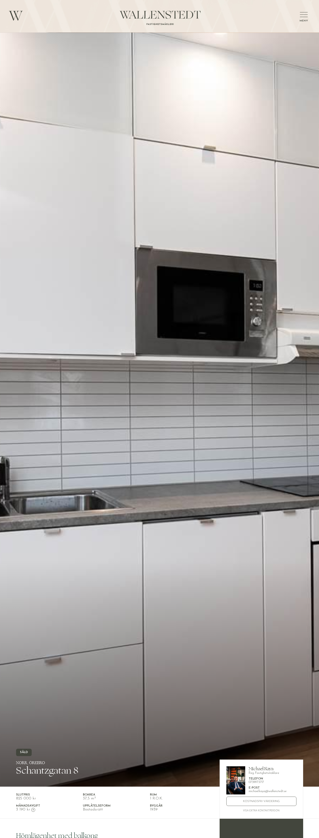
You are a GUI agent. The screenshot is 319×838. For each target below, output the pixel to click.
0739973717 (256, 782)
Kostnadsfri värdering (261, 801)
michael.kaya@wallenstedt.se (267, 791)
